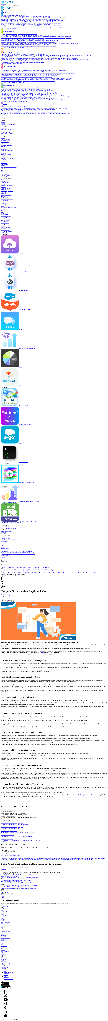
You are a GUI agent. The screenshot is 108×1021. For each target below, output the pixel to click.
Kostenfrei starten (5, 555)
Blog (2, 927)
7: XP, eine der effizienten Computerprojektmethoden (54, 859)
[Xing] (5, 1009)
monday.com (4, 946)
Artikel (2, 575)
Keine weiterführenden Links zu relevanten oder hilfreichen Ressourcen (19, 817)
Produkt (2, 908)
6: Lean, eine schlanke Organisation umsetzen (31, 859)
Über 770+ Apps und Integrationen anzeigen (11, 522)
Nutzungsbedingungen (9, 972)
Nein (5, 810)
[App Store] (5, 984)
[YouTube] (6, 1001)
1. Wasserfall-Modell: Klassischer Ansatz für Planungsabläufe (15, 858)
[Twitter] (5, 997)
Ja (1, 810)
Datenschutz (6, 973)
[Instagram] (5, 1005)
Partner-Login (4, 968)
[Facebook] (4, 993)
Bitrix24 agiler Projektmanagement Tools (84, 795)
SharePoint (3, 954)
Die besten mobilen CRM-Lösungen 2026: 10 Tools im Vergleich (16, 882)
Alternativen (3, 932)
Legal (5, 971)
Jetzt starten (3, 4)
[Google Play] (6, 988)
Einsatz (2, 934)
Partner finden (4, 965)
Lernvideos (3, 920)
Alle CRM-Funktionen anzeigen (8, 28)
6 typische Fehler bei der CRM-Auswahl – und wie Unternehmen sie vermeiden (19, 877)
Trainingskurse (4, 940)
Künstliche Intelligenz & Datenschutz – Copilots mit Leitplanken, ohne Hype (18, 888)
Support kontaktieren (5, 922)
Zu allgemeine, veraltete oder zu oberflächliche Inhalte (15, 814)
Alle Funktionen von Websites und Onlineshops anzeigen (14, 82)
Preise (2, 117)
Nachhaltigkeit (4, 915)
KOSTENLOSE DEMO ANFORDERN (10, 855)
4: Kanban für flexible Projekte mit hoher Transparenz (86, 858)
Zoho (2, 947)
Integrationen (4, 232)
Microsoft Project (5, 951)
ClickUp (3, 944)
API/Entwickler (4, 962)
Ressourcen (3, 935)
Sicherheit (6, 976)
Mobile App (3, 959)
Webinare (3, 919)
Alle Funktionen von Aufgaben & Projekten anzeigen (13, 47)
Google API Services (5, 963)
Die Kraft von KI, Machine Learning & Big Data (12, 886)
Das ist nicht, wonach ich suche (9, 811)
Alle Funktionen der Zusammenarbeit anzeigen (11, 63)
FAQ (2, 918)
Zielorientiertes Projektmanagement (9, 595)
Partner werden (4, 967)
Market (2, 958)
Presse (2, 914)
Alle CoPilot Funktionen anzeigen (8, 114)
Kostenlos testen (4, 939)
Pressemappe (4, 911)
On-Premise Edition (5, 938)
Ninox (2, 952)
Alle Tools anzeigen (5, 116)
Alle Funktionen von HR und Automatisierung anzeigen (14, 101)
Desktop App (4, 960)
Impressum (6, 977)
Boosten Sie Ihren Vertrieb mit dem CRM (10, 876)
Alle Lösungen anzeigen (6, 231)
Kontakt (2, 912)
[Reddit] (5, 1017)
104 (7, 892)
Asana (2, 943)
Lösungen (3, 930)
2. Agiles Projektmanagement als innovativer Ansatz (41, 858)
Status (2, 924)
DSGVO (6, 975)
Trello (2, 948)
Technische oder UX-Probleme (9, 819)
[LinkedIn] (5, 1013)
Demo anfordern (4, 923)
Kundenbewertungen (5, 931)
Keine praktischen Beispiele (8, 816)
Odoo (2, 955)
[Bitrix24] (7, 2)
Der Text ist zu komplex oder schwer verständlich (13, 813)
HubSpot (3, 950)
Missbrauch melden (8, 979)
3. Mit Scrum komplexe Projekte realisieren (64, 858)
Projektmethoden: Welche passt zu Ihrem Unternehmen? (80, 859)
